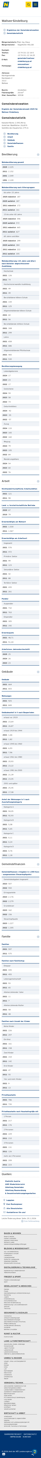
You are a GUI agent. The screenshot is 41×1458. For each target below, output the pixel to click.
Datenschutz (30, 1434)
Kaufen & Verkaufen (10, 1238)
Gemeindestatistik (15, 33)
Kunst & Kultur (8, 1337)
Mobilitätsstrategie (9, 1403)
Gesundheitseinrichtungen (12, 1320)
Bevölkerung (12, 134)
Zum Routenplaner (14, 1204)
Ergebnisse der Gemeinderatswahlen (23, 30)
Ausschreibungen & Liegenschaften (15, 1418)
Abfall (6, 1363)
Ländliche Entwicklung (11, 1352)
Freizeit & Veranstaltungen (12, 1280)
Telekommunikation (10, 1272)
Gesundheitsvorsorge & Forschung (14, 1321)
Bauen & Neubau (9, 1236)
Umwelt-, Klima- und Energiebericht (15, 1361)
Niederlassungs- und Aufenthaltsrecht (15, 1305)
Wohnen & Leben (9, 1242)
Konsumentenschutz (10, 1301)
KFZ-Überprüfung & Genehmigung (14, 1397)
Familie (10, 146)
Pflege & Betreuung (10, 1323)
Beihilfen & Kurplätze (10, 1329)
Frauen (6, 1291)
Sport (5, 1282)
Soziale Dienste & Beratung (12, 1325)
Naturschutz (8, 1373)
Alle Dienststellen (14, 1208)
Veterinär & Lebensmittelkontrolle (14, 1354)
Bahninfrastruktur (9, 1393)
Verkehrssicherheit (9, 1409)
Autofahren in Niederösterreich (13, 1392)
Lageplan (10, 1200)
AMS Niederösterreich (15, 1184)
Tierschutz (7, 1308)
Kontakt (27, 1437)
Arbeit (10, 137)
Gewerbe (6, 1420)
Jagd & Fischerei (9, 1348)
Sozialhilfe (7, 1327)
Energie (6, 1365)
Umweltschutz (8, 1376)
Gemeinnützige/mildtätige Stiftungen (15, 1244)
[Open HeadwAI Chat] (34, 1451)
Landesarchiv (8, 1255)
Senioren (6, 1306)
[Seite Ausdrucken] (4, 1455)
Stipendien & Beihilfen (10, 1261)
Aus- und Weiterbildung (11, 1251)
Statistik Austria (12, 1181)
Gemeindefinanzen (15, 143)
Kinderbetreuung (9, 1299)
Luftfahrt (6, 1401)
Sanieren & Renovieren (11, 1240)
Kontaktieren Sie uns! (16, 1212)
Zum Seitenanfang (31, 1221)
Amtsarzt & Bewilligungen (12, 1318)
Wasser (6, 1378)
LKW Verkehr (8, 1399)
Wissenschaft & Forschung (12, 1263)
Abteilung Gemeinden (14, 1187)
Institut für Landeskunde (11, 1259)
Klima (5, 1367)
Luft (5, 1369)
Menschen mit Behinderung (12, 1302)
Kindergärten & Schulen (11, 1253)
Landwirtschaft (8, 1350)
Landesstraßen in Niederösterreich (14, 1390)
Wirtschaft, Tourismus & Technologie (15, 1426)
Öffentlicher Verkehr (10, 1405)
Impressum (15, 1437)
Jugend (6, 1297)
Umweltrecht (8, 1375)
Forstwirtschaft (8, 1346)
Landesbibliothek (9, 1257)
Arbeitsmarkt (8, 1416)
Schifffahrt (7, 1407)
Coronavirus (8, 1316)
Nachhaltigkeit (8, 1371)
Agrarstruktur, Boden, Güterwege (14, 1344)
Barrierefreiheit (13, 1434)
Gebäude (11, 140)
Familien (6, 1289)
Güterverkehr (8, 1395)
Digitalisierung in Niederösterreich (14, 1270)
